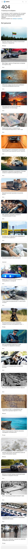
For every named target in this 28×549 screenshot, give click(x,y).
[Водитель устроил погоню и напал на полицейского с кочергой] (14, 275)
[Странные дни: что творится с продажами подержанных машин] (14, 513)
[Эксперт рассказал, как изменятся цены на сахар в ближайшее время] (14, 448)
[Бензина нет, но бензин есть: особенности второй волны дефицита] (14, 232)
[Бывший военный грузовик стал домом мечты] (14, 188)
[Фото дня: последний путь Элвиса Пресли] (14, 383)
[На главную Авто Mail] (7, 1)
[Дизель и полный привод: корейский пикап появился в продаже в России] (14, 469)
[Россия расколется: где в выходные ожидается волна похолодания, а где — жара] (14, 318)
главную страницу (17, 18)
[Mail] (4, 1)
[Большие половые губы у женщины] (14, 253)
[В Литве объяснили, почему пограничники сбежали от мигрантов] (14, 37)
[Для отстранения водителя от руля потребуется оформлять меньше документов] (14, 340)
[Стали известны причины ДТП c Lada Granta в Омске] (14, 296)
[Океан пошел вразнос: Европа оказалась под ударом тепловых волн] (14, 426)
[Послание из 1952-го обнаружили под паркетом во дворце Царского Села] (14, 405)
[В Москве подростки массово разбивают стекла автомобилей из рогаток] (14, 80)
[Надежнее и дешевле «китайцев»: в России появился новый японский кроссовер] (14, 167)
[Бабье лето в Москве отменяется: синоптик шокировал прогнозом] (14, 534)
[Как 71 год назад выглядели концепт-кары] (14, 491)
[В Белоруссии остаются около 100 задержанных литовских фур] (14, 102)
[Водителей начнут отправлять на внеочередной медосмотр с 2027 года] (14, 123)
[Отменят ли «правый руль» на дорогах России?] (14, 361)
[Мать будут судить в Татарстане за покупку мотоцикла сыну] (14, 58)
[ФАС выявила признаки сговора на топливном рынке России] (14, 210)
